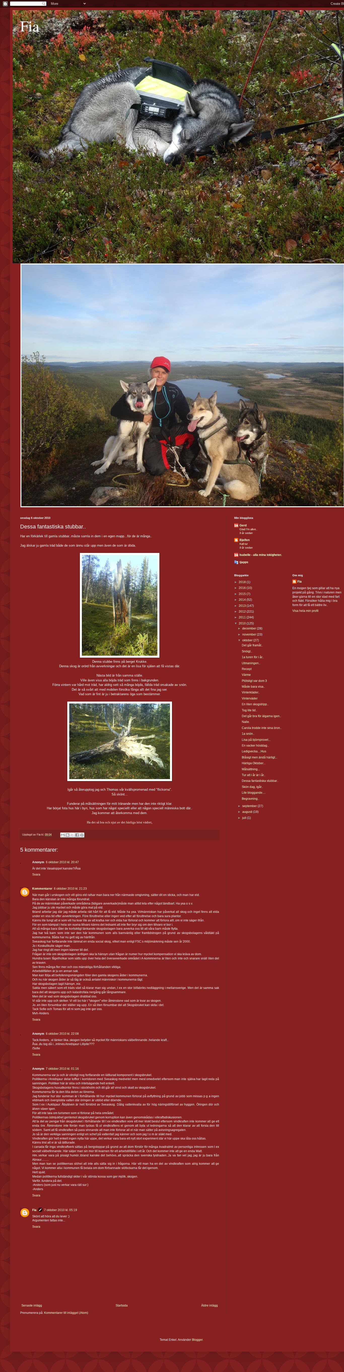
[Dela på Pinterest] (81, 835)
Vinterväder (250, 698)
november (249, 634)
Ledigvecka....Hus (254, 751)
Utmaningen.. (251, 663)
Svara (36, 874)
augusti (247, 812)
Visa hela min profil (305, 611)
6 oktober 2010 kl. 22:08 (62, 1033)
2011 (243, 617)
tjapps (243, 562)
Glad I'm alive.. (248, 529)
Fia (29, 26)
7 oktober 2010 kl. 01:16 (62, 1068)
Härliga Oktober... (253, 763)
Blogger (197, 1340)
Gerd (243, 525)
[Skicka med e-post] (62, 835)
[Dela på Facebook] (77, 835)
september (250, 806)
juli (244, 818)
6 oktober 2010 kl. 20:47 (62, 862)
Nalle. (246, 722)
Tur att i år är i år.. (253, 775)
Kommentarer (42, 888)
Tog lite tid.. (249, 710)
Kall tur (243, 543)
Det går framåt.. (252, 645)
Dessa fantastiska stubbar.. (260, 781)
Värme (246, 675)
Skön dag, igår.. (252, 787)
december (249, 628)
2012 (243, 611)
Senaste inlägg (31, 1305)
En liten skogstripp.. (255, 704)
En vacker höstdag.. (255, 745)
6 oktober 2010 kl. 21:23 (70, 888)
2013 (243, 606)
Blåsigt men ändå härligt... (259, 757)
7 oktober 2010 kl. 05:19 (60, 1210)
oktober (247, 640)
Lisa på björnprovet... (256, 740)
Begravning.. (250, 798)
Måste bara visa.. (253, 686)
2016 (243, 588)
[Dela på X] (72, 835)
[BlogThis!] (67, 835)
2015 (243, 594)
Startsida (122, 1305)
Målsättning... (251, 769)
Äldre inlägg (209, 1305)
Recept (247, 669)
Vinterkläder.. (251, 692)
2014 (243, 599)
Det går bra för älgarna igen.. (261, 716)
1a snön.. (248, 733)
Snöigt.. (247, 651)
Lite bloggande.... (253, 792)
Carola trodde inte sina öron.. (262, 728)
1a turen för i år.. (253, 657)
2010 (243, 623)
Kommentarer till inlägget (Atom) (66, 1313)
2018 (243, 582)
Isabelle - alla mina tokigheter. (260, 555)
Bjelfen (244, 540)
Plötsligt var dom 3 (254, 681)
